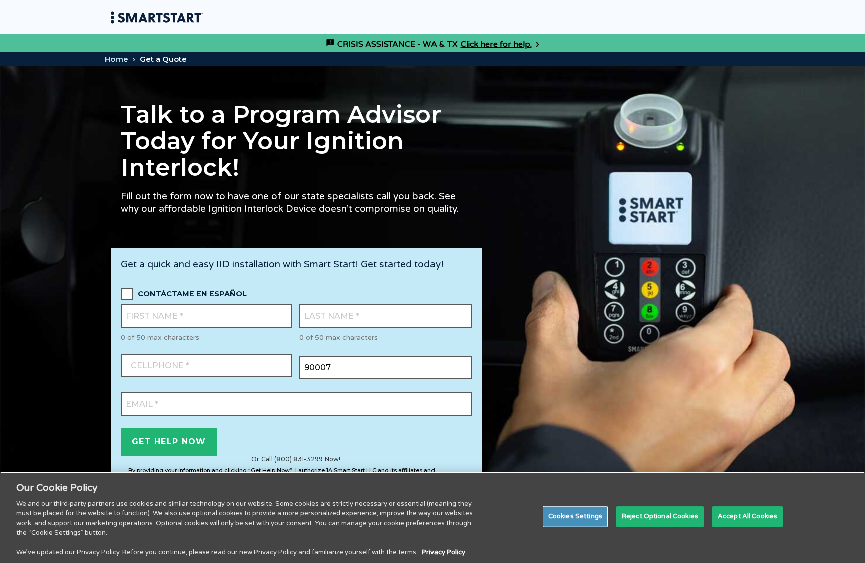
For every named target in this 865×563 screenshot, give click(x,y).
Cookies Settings (575, 516)
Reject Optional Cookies (660, 516)
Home (116, 59)
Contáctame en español (192, 293)
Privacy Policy (443, 552)
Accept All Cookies (747, 516)
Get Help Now (169, 441)
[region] (432, 517)
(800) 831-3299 (298, 459)
